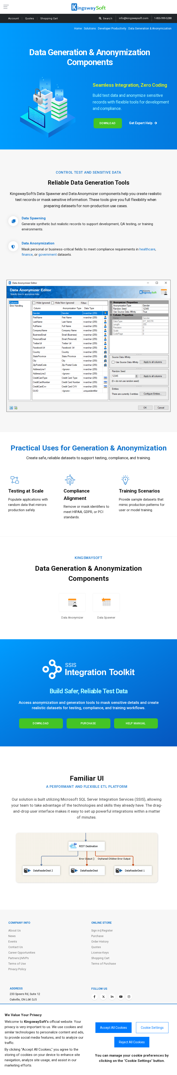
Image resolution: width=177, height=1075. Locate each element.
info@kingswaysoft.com (133, 18)
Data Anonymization (38, 243)
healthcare (147, 249)
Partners (13, 958)
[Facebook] (94, 997)
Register (107, 930)
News (12, 936)
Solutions (90, 28)
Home (78, 28)
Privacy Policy (17, 969)
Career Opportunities (21, 952)
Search (107, 18)
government (47, 254)
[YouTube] (121, 997)
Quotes (30, 18)
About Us (14, 930)
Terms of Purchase (103, 963)
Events (12, 941)
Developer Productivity (112, 28)
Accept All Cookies (113, 1027)
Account (13, 18)
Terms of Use (17, 963)
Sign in (95, 930)
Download (107, 123)
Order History (100, 941)
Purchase (88, 723)
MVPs (25, 958)
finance (27, 254)
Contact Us (15, 947)
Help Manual (135, 723)
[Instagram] (129, 997)
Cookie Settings (152, 1027)
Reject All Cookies (132, 1042)
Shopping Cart (100, 958)
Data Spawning (34, 218)
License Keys (100, 952)
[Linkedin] (112, 997)
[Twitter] (103, 997)
